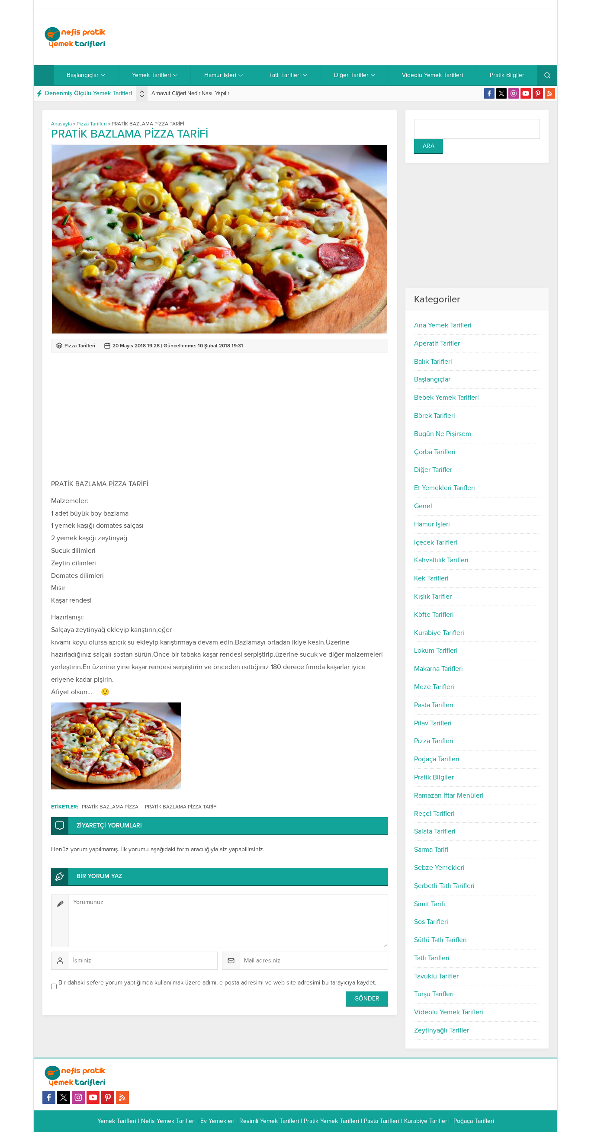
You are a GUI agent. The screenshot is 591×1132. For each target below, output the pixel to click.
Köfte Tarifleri (434, 614)
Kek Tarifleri (431, 578)
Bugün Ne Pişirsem (442, 434)
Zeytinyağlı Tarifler (441, 1030)
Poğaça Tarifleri (436, 759)
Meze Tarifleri (434, 687)
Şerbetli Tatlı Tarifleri (444, 886)
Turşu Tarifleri (434, 994)
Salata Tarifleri (435, 831)
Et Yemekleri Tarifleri (444, 488)
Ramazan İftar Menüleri (449, 795)
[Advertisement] (391, 37)
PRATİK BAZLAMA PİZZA (110, 807)
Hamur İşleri (432, 524)
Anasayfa (61, 124)
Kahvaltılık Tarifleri (441, 560)
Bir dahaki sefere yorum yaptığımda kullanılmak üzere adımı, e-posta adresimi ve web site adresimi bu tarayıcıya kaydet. (217, 982)
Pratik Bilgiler (434, 777)
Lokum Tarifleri (436, 650)
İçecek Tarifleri (435, 542)
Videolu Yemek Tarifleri (448, 1012)
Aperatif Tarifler (437, 343)
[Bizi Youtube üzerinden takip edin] (525, 93)
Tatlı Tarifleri (432, 958)
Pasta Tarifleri (433, 705)
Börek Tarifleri (434, 415)
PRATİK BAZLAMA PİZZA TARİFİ (181, 807)
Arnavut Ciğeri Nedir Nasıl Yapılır (190, 93)
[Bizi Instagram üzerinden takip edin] (513, 93)
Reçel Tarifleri (434, 813)
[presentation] (142, 92)
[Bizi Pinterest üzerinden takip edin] (538, 93)
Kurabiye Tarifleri (439, 633)
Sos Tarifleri (431, 921)
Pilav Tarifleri (433, 723)
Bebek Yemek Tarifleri (446, 397)
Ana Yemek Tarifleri (443, 325)
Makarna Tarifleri (438, 668)
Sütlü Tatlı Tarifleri (440, 940)
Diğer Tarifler (433, 469)
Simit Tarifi (429, 904)
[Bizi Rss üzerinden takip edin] (550, 93)
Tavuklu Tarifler (436, 976)
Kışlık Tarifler (433, 596)
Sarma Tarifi (431, 849)
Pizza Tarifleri (433, 741)
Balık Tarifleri (433, 361)
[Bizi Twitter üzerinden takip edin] (501, 93)
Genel (423, 506)
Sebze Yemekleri (439, 867)
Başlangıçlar (432, 379)
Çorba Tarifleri (435, 452)
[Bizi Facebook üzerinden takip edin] (489, 93)
